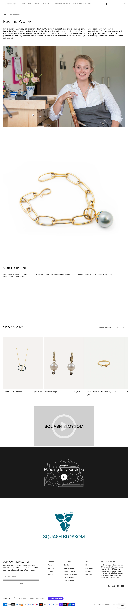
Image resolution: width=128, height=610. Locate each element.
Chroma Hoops (51, 392)
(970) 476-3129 (20, 598)
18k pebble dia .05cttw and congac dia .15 (102, 392)
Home (5, 15)
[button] (109, 4)
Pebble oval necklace (13, 392)
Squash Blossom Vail (112, 604)
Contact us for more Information (16, 276)
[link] (23, 363)
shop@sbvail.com (37, 598)
